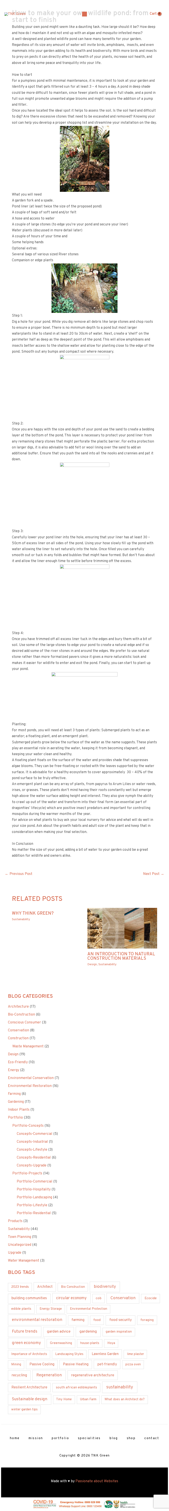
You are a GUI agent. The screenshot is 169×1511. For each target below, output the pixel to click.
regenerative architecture (92, 1375)
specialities (89, 1438)
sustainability (119, 1387)
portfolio (60, 1438)
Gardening (16, 1102)
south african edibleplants (76, 1387)
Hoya (111, 1343)
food (97, 1320)
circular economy (71, 1298)
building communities (29, 1298)
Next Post (153, 874)
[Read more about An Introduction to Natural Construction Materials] (122, 928)
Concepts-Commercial (34, 1134)
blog (114, 1438)
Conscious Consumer (24, 1022)
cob (98, 1298)
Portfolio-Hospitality (34, 1189)
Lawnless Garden (105, 1354)
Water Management (23, 1261)
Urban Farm (88, 1399)
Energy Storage (51, 1309)
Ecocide (151, 1298)
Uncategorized (19, 1245)
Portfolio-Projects (27, 1173)
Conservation (18, 1030)
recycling (19, 1375)
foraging (147, 1320)
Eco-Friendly (18, 1062)
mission (36, 1438)
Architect (45, 1287)
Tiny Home (64, 1399)
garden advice (58, 1331)
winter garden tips (24, 1410)
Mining (16, 1364)
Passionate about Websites (96, 1481)
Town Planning (19, 1237)
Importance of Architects (29, 1354)
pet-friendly (107, 1364)
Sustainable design (29, 1399)
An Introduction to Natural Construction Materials (121, 956)
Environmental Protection (88, 1309)
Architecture (18, 1007)
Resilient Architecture (29, 1387)
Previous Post (18, 874)
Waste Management (28, 1046)
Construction (18, 1038)
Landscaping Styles (69, 1354)
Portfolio (15, 1118)
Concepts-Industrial (32, 1142)
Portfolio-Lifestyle (32, 1205)
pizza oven (133, 1364)
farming (78, 1320)
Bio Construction (73, 1287)
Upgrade (14, 1253)
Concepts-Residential (34, 1157)
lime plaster (135, 1354)
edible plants (21, 1309)
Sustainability (21, 919)
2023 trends (20, 1287)
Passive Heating (75, 1364)
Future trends (24, 1331)
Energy (13, 1070)
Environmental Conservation (31, 1078)
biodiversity (105, 1286)
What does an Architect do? (125, 1399)
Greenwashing (61, 1343)
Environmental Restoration (30, 1086)
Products (15, 1221)
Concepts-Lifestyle (32, 1150)
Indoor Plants (18, 1110)
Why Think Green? (33, 913)
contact (151, 1438)
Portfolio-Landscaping (34, 1197)
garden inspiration (119, 1332)
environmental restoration (37, 1319)
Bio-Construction (21, 1014)
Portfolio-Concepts (28, 1126)
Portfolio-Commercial (34, 1181)
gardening (88, 1331)
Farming (14, 1094)
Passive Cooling (41, 1364)
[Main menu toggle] (84, 14)
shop (131, 1438)
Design (92, 964)
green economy (26, 1343)
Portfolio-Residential (34, 1213)
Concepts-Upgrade (31, 1165)
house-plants (89, 1343)
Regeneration (49, 1375)
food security (120, 1320)
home (15, 1438)
